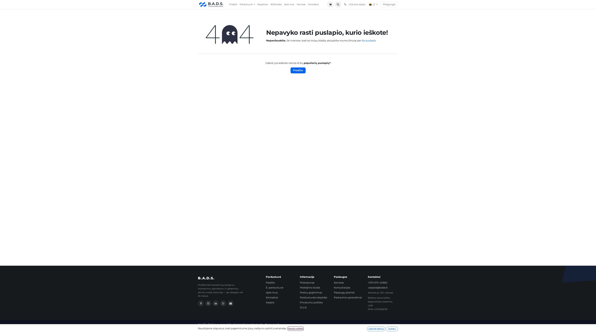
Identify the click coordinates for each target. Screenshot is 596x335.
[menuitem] (233, 4)
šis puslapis (369, 40)
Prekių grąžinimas (311, 292)
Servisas (339, 282)
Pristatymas (307, 282)
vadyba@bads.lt (378, 287)
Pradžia (298, 70)
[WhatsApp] (223, 303)
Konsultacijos (342, 287)
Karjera (270, 302)
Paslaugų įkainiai (344, 292)
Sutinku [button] (392, 329)
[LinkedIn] (216, 303)
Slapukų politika (295, 328)
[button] (338, 4)
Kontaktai (272, 297)
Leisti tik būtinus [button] (376, 329)
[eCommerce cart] (330, 4)
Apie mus (272, 292)
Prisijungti (389, 4)
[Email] (231, 303)
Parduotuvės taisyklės (313, 297)
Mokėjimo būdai (310, 287)
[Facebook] (201, 303)
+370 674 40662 (377, 282)
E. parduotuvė (274, 287)
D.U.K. (303, 307)
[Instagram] (208, 303)
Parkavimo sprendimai (348, 297)
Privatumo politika (311, 302)
